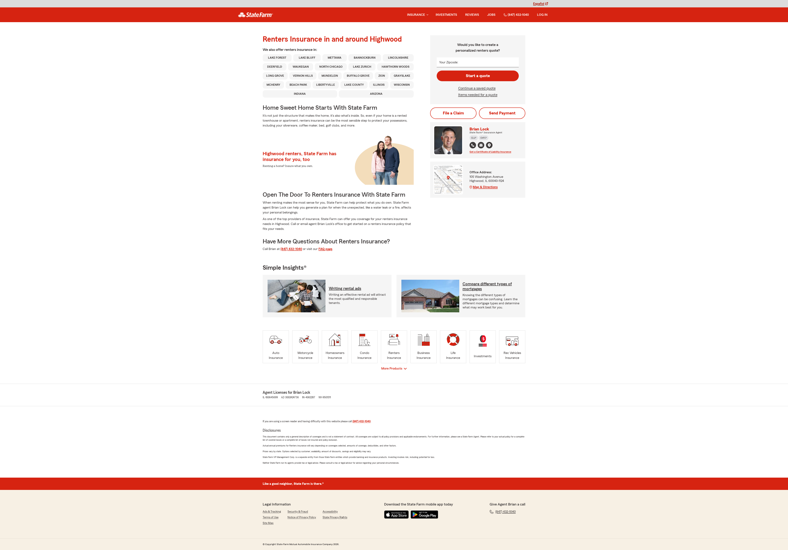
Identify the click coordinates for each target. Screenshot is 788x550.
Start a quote (478, 76)
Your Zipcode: (448, 62)
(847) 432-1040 (518, 14)
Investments (446, 14)
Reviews (472, 14)
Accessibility (330, 511)
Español (538, 3)
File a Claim (453, 113)
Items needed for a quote (477, 95)
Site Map (268, 523)
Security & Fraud (297, 511)
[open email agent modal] (481, 145)
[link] (255, 15)
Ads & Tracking (272, 511)
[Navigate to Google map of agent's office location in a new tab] (489, 145)
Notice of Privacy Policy (301, 517)
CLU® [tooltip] (473, 138)
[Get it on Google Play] (424, 514)
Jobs (491, 14)
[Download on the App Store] (396, 514)
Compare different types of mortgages (487, 286)
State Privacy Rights (335, 517)
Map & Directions (485, 187)
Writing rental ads (345, 288)
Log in (542, 14)
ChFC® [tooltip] (483, 138)
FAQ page (325, 249)
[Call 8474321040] (473, 145)
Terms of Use (270, 517)
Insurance (416, 14)
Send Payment (502, 113)
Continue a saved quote (477, 88)
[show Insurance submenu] (426, 14)
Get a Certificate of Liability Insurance (490, 152)
